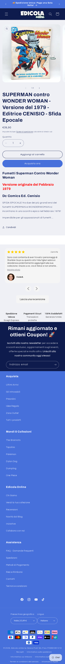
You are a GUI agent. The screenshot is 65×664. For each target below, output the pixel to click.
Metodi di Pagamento (17, 565)
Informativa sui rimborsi (21, 657)
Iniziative (11, 524)
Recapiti (20, 652)
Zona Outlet (12, 413)
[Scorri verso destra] (39, 88)
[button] (6, 14)
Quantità (6, 137)
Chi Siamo (11, 495)
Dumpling (11, 468)
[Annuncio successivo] (59, 4)
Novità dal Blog (14, 517)
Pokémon (11, 454)
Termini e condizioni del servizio (24, 661)
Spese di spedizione (24, 132)
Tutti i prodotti (13, 420)
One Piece (11, 475)
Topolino (10, 447)
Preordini (11, 399)
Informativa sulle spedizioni (39, 652)
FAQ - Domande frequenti (20, 551)
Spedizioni (11, 558)
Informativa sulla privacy (46, 657)
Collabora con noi (15, 531)
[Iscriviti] (55, 364)
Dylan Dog (11, 461)
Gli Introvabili (13, 392)
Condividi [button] (11, 227)
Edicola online (17, 648)
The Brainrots (13, 440)
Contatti (10, 579)
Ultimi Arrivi (12, 385)
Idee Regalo (12, 406)
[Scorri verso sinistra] (25, 88)
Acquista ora (32, 163)
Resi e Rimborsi (14, 572)
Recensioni (12, 510)
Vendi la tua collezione (18, 502)
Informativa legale (50, 661)
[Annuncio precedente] (5, 4)
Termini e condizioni (16, 586)
